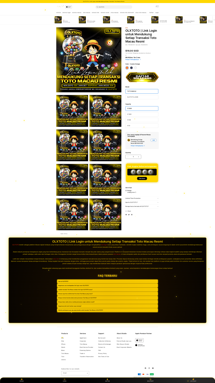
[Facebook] (126, 215)
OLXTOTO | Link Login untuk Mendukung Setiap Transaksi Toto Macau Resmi (107, 1)
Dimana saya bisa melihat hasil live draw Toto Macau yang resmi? (75, 293)
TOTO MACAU (131, 91)
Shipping (135, 53)
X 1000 (129, 114)
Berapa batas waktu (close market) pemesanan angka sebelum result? (76, 302)
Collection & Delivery (104, 341)
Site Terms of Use (103, 356)
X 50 (128, 125)
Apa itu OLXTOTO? (63, 281)
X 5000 (129, 108)
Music (63, 350)
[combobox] (113, 6)
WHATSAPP (150, 381)
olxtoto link (95, 12)
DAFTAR (107, 381)
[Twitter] (129, 215)
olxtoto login (66, 12)
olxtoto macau (76, 12)
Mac (62, 338)
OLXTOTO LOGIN (132, 97)
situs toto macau (140, 12)
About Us (119, 338)
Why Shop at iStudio (123, 344)
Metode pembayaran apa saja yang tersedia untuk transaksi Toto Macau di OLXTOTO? (80, 310)
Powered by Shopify (148, 377)
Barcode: (138, 44)
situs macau (115, 12)
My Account (101, 338)
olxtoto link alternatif (127, 12)
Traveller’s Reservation (87, 356)
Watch (63, 347)
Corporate (83, 341)
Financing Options (85, 350)
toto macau (86, 12)
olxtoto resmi (105, 12)
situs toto (56, 259)
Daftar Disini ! (128, 1)
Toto (62, 356)
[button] (58, 12)
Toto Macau (65, 353)
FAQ (99, 350)
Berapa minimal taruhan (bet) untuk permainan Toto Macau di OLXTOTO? (77, 297)
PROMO (22, 381)
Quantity (128, 152)
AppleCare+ (83, 338)
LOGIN (64, 381)
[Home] (60, 6)
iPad (62, 341)
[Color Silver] (135, 67)
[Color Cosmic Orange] (127, 68)
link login (104, 244)
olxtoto (58, 12)
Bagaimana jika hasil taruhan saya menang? (69, 306)
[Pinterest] (132, 215)
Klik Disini (142, 178)
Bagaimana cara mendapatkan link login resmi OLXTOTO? (73, 285)
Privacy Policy (102, 353)
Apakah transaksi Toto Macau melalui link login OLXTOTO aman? (75, 289)
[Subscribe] (87, 373)
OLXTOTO (15, 244)
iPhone (63, 344)
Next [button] (158, 1)
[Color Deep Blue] (131, 67)
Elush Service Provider (86, 347)
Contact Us (101, 347)
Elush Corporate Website (124, 347)
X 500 (129, 120)
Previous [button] (57, 1)
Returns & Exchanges (104, 344)
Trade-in (82, 353)
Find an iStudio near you (124, 341)
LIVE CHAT (193, 381)
